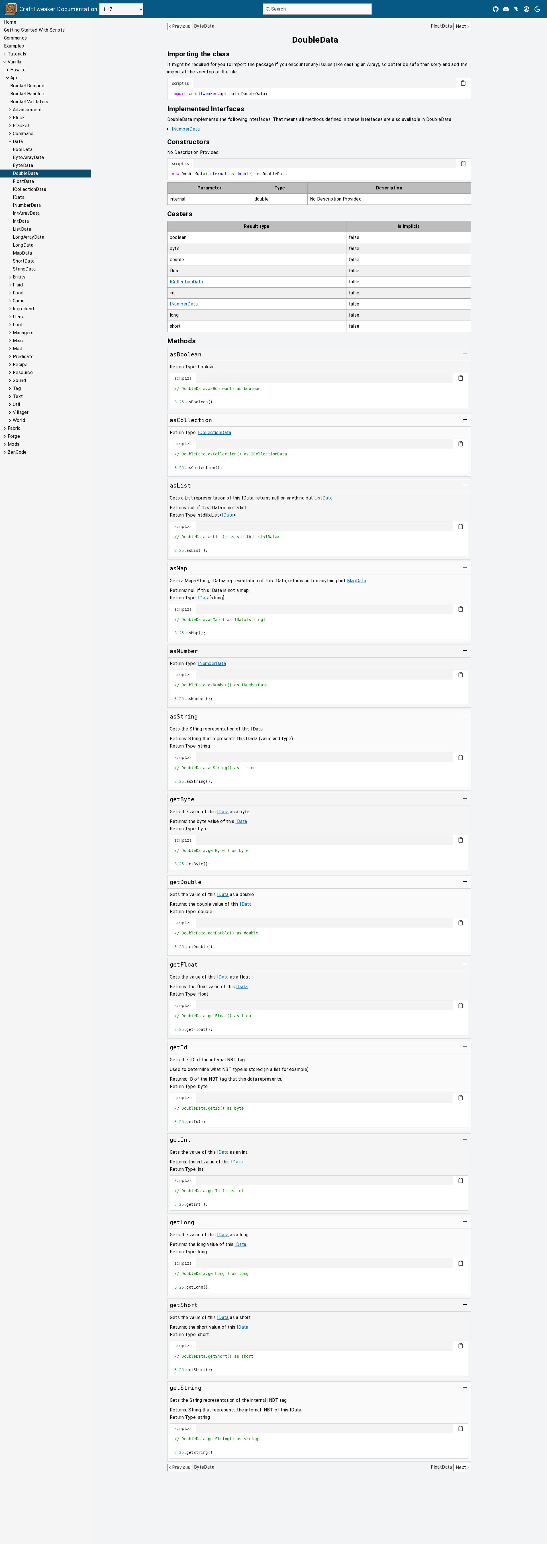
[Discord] (506, 9)
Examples (14, 46)
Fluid (18, 285)
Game (19, 301)
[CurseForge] (516, 9)
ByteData (23, 165)
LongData (23, 245)
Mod (17, 348)
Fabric (14, 428)
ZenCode (17, 452)
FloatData (23, 181)
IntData (21, 221)
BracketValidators (29, 101)
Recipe (20, 364)
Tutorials (17, 54)
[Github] (495, 9)
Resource (23, 372)
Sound (19, 380)
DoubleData (25, 173)
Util (16, 404)
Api (13, 77)
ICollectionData (29, 189)
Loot (18, 324)
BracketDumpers (28, 85)
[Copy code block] (463, 83)
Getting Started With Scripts (34, 30)
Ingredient (23, 308)
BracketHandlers (28, 93)
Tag (17, 388)
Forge (14, 436)
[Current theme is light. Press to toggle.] (537, 9)
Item (18, 316)
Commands (15, 38)
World (19, 420)
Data (18, 141)
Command (23, 133)
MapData (22, 253)
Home (10, 22)
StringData (24, 269)
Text (18, 396)
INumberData (27, 205)
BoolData (22, 149)
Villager (20, 412)
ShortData (24, 261)
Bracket (21, 125)
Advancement (27, 109)
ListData (22, 229)
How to (18, 70)
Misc (18, 340)
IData (19, 197)
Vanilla (14, 62)
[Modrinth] (526, 9)
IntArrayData (26, 213)
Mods (14, 444)
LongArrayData (28, 237)
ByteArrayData (28, 157)
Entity (19, 277)
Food (18, 293)
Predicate (23, 356)
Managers (23, 332)
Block (19, 117)
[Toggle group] (465, 353)
